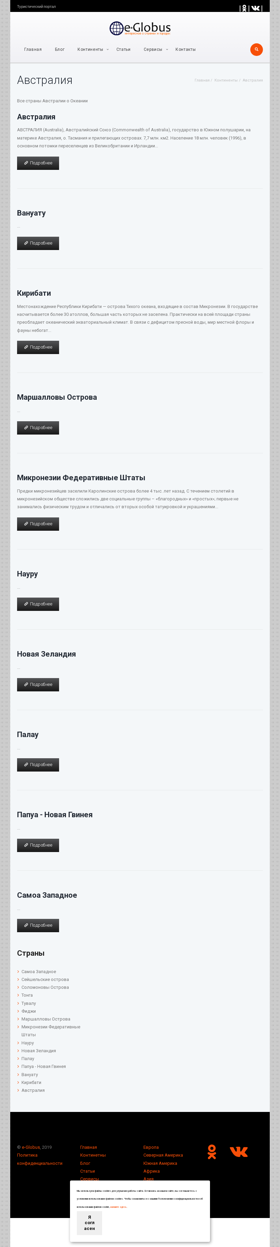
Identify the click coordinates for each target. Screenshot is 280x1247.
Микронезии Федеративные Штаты (81, 477)
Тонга (27, 995)
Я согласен (89, 1223)
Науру (27, 573)
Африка (151, 1171)
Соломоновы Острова (45, 987)
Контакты (186, 49)
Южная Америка (160, 1163)
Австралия (36, 116)
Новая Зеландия (46, 653)
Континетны (93, 1155)
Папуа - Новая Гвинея (55, 814)
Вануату (31, 212)
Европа (151, 1147)
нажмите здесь (118, 1207)
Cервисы (153, 49)
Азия (148, 1179)
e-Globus (31, 1147)
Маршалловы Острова (57, 397)
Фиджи (29, 1011)
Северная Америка (163, 1155)
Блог (60, 49)
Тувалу (29, 1003)
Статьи (123, 49)
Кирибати (34, 293)
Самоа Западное (47, 895)
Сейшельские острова (45, 979)
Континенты (90, 49)
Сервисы (89, 1179)
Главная (33, 49)
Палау (28, 734)
